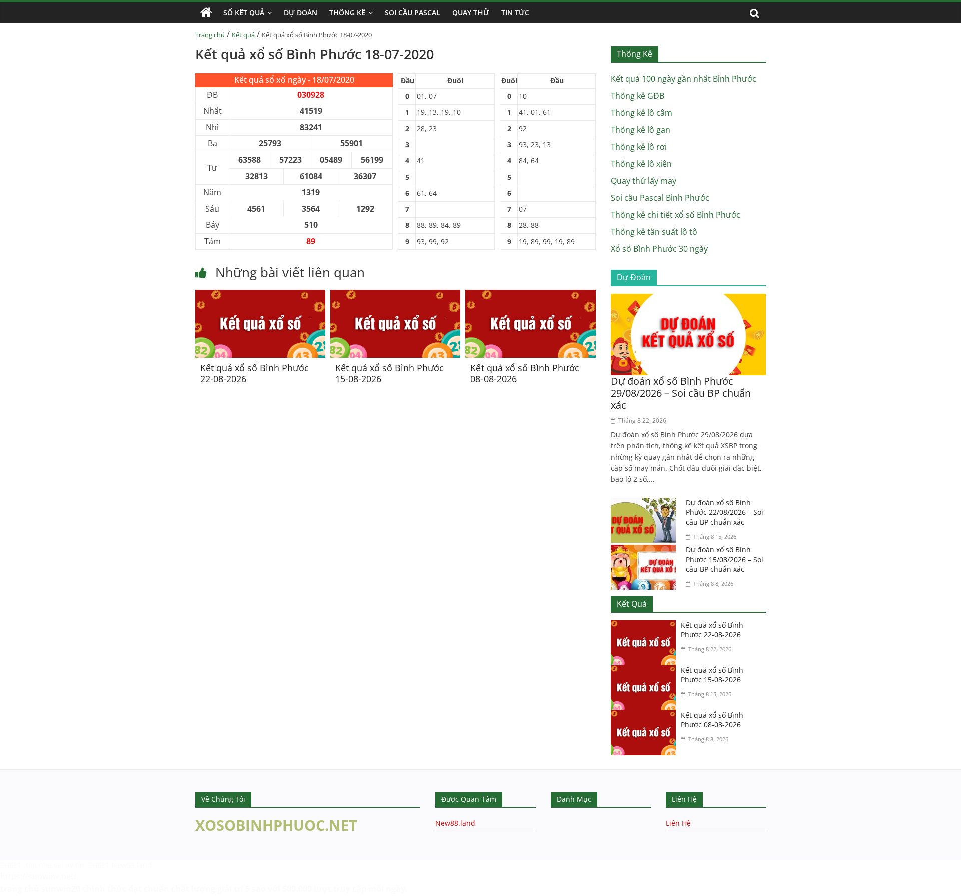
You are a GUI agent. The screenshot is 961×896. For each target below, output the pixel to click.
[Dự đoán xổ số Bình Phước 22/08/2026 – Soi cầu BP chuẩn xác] (646, 503)
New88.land (455, 823)
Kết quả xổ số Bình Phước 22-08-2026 (254, 373)
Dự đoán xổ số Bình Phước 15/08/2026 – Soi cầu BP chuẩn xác (724, 559)
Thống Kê (347, 12)
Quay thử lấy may (643, 180)
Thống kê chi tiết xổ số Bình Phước (675, 214)
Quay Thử (470, 12)
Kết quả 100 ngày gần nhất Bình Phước (683, 78)
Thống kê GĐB (637, 95)
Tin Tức (515, 12)
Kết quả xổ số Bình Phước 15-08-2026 (389, 373)
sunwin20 (60, 888)
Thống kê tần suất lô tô (654, 231)
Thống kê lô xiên (641, 163)
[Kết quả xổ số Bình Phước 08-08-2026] (530, 295)
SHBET (12, 865)
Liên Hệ (678, 823)
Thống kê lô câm (641, 112)
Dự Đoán (300, 12)
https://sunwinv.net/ (38, 876)
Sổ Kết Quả (243, 12)
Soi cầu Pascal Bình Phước (660, 197)
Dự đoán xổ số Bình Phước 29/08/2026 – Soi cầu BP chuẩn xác (681, 393)
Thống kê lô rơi (639, 146)
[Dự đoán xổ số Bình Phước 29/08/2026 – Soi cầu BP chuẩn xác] (688, 299)
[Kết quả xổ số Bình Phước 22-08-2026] (260, 295)
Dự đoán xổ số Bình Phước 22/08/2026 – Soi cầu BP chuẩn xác (724, 512)
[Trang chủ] (206, 12)
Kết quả (243, 34)
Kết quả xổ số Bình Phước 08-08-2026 (524, 373)
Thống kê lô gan (640, 129)
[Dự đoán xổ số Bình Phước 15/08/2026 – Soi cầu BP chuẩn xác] (646, 550)
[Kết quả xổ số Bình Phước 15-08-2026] (395, 295)
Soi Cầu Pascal (412, 12)
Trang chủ (210, 34)
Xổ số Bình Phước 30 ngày (659, 248)
